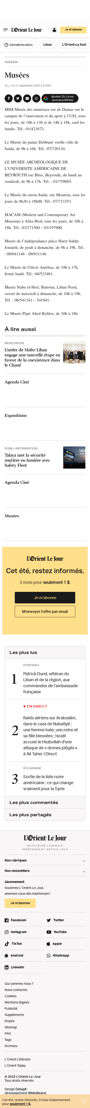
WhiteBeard (37, 1093)
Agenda (11, 62)
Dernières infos (21, 45)
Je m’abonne (45, 597)
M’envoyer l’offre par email (45, 611)
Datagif (21, 1089)
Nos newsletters (17, 871)
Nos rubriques (16, 860)
